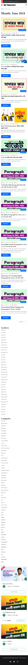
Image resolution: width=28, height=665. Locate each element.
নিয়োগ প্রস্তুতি (15, 615)
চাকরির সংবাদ (3, 522)
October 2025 (4, 349)
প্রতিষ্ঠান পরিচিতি (3, 534)
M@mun (3, 33)
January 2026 (4, 345)
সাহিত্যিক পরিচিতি (3, 559)
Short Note (3, 492)
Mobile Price (3, 475)
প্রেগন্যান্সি (2, 537)
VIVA (2, 512)
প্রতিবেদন (2, 532)
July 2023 (3, 406)
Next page (21, 321)
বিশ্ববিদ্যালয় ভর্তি (3, 547)
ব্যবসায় (2, 549)
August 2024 (3, 382)
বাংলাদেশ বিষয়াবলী (4, 542)
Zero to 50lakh (7, 641)
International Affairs (5, 470)
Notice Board (3, 480)
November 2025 (4, 347)
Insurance (3, 468)
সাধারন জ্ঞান (3, 557)
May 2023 (3, 411)
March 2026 (3, 340)
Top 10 (2, 502)
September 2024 (4, 379)
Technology (3, 497)
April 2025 (3, 362)
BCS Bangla (3, 430)
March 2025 (3, 364)
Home (3, 9)
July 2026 (3, 330)
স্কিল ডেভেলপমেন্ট (16, 586)
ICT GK (2, 465)
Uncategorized (4, 507)
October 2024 (4, 377)
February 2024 (4, 394)
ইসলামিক (2, 517)
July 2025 (3, 354)
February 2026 (4, 342)
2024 (6, 9)
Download (3, 453)
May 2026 (3, 335)
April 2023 (3, 414)
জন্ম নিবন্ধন (3, 524)
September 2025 (4, 352)
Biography (3, 435)
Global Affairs (4, 460)
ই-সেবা (2, 515)
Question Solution (5, 490)
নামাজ (2, 529)
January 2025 (4, 369)
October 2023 (4, 399)
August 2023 (3, 404)
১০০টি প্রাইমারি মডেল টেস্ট (9, 612)
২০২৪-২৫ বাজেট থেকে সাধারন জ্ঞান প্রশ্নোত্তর (11, 157)
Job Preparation (4, 472)
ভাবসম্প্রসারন (3, 552)
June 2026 (3, 332)
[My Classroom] (10, 5)
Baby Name (3, 428)
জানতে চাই (2, 527)
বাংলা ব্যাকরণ (3, 539)
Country (2, 443)
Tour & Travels (4, 505)
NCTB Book (3, 477)
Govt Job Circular (4, 463)
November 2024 (4, 374)
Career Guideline (4, 440)
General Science (4, 458)
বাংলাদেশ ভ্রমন (3, 544)
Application (3, 425)
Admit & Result (4, 423)
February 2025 (4, 367)
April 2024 (3, 389)
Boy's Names (3, 438)
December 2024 (4, 372)
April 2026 (3, 337)
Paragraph (3, 485)
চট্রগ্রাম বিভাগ (3, 519)
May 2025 (3, 359)
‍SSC (2, 495)
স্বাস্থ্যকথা (2, 562)
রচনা (2, 554)
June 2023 (3, 409)
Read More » (6, 45)
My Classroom (23, 657)
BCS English (3, 433)
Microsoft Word (7, 584)
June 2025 (3, 357)
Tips (2, 500)
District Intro (3, 450)
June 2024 (3, 384)
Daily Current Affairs (5, 448)
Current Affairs (4, 445)
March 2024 (3, 392)
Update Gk (3, 510)
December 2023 (4, 397)
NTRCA (2, 482)
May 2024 (3, 387)
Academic (3, 421)
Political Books (4, 487)
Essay (2, 455)
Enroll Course (14, 592)
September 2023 (4, 401)
